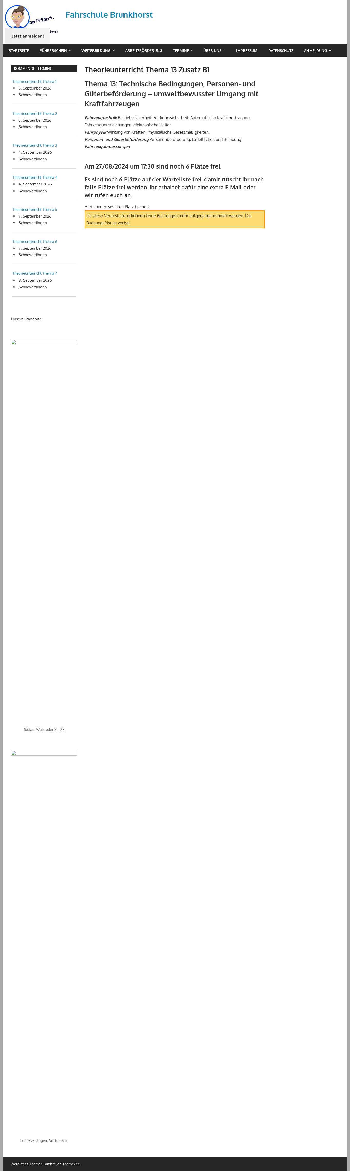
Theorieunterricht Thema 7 (34, 273)
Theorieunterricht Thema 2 (34, 113)
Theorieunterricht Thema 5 (34, 209)
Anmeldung (315, 50)
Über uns (212, 50)
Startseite (19, 50)
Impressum (247, 50)
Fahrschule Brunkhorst (109, 14)
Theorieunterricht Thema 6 (34, 241)
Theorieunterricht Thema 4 (34, 177)
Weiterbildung (95, 50)
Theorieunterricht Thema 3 (34, 145)
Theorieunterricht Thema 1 (34, 81)
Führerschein (53, 50)
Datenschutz (280, 50)
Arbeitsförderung (143, 50)
